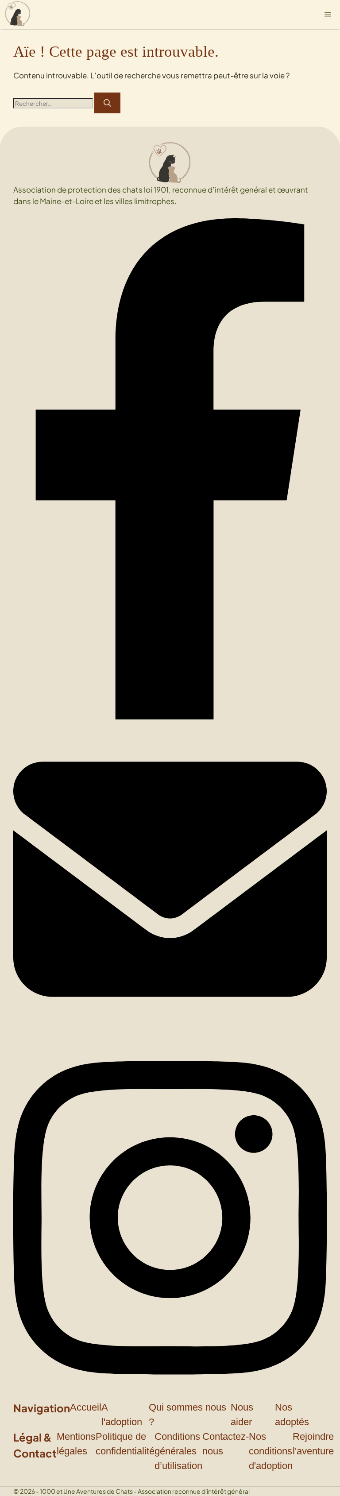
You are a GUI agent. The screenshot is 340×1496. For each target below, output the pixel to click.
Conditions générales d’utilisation (178, 1451)
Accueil (85, 1407)
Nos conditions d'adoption (271, 1451)
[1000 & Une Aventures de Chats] (17, 14)
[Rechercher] (107, 103)
